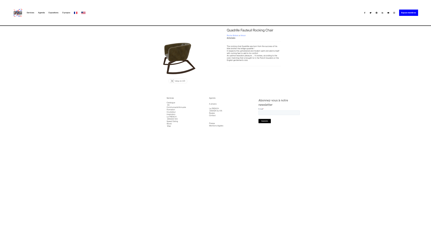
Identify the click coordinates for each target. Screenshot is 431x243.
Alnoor (243, 36)
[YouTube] (388, 13)
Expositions (53, 12)
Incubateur (171, 112)
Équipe (212, 113)
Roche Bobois (233, 36)
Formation (171, 110)
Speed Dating (172, 121)
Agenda (41, 12)
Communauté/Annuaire (176, 107)
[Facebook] (365, 13)
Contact (212, 116)
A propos (213, 104)
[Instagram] (394, 13)
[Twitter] (371, 13)
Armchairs (231, 38)
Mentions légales (216, 126)
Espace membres (408, 13)
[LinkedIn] (382, 13)
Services (30, 12)
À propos (66, 12)
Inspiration (171, 114)
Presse (212, 123)
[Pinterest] (377, 13)
